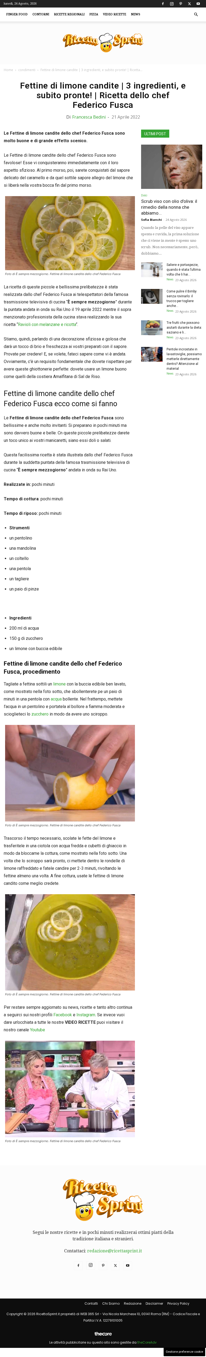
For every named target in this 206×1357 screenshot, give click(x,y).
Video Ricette (114, 14)
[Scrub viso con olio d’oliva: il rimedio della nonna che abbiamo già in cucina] (171, 167)
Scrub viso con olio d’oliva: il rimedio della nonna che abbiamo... (169, 207)
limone (59, 684)
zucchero (40, 714)
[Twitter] (189, 3)
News (135, 14)
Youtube (37, 1029)
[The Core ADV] (103, 1336)
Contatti (91, 1303)
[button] (195, 14)
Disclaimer (154, 1303)
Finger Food (17, 14)
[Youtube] (198, 3)
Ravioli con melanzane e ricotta (47, 324)
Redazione (132, 1303)
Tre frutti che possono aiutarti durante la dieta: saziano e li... (184, 327)
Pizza (93, 14)
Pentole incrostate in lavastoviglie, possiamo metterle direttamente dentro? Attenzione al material (184, 359)
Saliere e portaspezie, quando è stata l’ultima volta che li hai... (184, 269)
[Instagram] (172, 3)
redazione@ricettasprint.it (114, 1250)
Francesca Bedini (89, 117)
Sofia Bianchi (151, 220)
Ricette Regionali (69, 14)
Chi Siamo (111, 1303)
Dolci (144, 195)
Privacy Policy (178, 1303)
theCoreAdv (147, 1342)
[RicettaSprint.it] (103, 43)
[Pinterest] (180, 3)
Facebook (62, 1014)
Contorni (40, 14)
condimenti (26, 70)
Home (8, 70)
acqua (56, 699)
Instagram (85, 1014)
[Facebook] (163, 3)
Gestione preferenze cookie (184, 1352)
